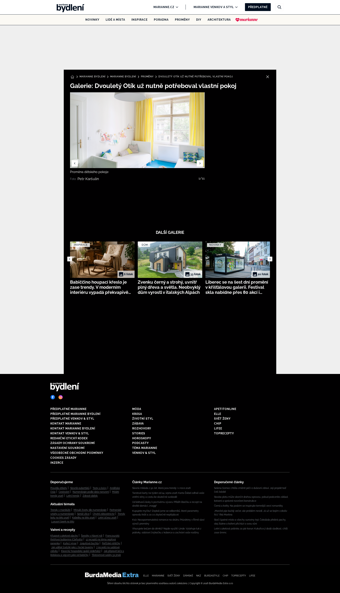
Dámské (188, 575)
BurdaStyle (212, 575)
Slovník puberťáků (80, 488)
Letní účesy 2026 (107, 517)
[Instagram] (60, 397)
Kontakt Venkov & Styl (69, 433)
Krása (137, 413)
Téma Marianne (144, 448)
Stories (138, 433)
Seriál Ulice (83, 514)
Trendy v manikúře (60, 510)
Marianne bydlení (123, 76)
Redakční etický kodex (69, 438)
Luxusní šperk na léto (62, 521)
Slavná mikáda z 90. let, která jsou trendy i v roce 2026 (161, 488)
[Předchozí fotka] (75, 163)
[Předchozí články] (69, 259)
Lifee (218, 428)
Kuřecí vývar (70, 543)
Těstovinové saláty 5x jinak (106, 555)
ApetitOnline (225, 409)
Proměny (182, 19)
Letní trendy (72, 495)
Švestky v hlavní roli (91, 535)
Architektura (219, 19)
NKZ (198, 575)
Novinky (92, 19)
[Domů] (69, 7)
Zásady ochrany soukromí (72, 443)
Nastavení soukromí (67, 448)
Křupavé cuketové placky (64, 535)
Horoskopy (141, 438)
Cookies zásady (63, 457)
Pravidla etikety (58, 488)
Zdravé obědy (90, 495)
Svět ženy (222, 418)
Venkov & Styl (144, 452)
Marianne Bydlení (92, 76)
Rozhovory (141, 428)
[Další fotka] (200, 163)
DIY (198, 19)
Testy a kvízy (100, 488)
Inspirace (139, 19)
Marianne (158, 575)
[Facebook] (52, 397)
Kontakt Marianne (65, 423)
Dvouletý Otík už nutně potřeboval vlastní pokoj (195, 76)
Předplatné (258, 7)
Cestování (64, 491)
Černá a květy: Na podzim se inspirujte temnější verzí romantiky (248, 505)
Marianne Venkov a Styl (214, 7)
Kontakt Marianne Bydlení (72, 428)
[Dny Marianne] (247, 20)
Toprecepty (224, 433)
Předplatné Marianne (68, 409)
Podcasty (140, 443)
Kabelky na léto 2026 (83, 517)
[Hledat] (279, 7)
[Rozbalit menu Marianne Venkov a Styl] (235, 7)
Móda (136, 409)
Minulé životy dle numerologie (90, 510)
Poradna (161, 19)
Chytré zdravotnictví (104, 514)
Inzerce (56, 462)
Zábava (138, 423)
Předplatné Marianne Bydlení (75, 413)
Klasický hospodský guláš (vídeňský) (81, 551)
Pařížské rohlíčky (111, 543)
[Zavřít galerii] (267, 76)
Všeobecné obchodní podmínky (76, 452)
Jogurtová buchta (89, 543)
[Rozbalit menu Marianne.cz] (176, 7)
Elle (217, 413)
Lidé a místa (115, 19)
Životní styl (142, 418)
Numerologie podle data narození (91, 491)
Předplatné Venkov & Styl (72, 418)
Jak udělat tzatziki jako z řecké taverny (72, 547)
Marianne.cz (163, 7)
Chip (217, 423)
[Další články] (270, 259)
